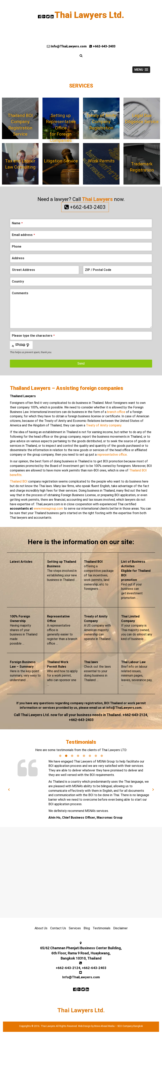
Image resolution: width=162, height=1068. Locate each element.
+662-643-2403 (103, 46)
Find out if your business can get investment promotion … (136, 580)
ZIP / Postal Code (98, 270)
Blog (87, 928)
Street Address (23, 270)
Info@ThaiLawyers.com (68, 46)
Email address (23, 235)
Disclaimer (120, 928)
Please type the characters (33, 335)
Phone (16, 246)
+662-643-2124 (68, 968)
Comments (20, 293)
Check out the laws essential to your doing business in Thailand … (97, 671)
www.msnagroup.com (48, 508)
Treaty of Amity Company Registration (101, 121)
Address (18, 258)
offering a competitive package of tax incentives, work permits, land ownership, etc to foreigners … (99, 575)
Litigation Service (61, 160)
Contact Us (58, 928)
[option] (81, 789)
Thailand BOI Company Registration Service (20, 125)
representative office (112, 454)
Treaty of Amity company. (104, 425)
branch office (116, 412)
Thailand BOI (18, 481)
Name (17, 223)
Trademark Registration (142, 167)
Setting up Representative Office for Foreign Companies (61, 126)
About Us (41, 928)
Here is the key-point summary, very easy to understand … (25, 671)
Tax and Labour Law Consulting (20, 164)
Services (75, 928)
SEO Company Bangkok (130, 1026)
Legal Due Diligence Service (142, 118)
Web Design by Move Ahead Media (96, 1026)
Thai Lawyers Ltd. (89, 15)
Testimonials (101, 928)
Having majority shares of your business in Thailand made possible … (23, 630)
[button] (9, 790)
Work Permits (101, 160)
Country (18, 281)
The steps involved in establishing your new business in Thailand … (62, 571)
